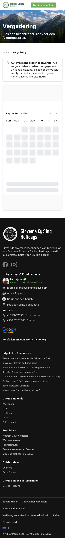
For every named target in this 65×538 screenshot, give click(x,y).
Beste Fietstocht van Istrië (16, 385)
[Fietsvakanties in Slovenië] (32, 234)
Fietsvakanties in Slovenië (38, 534)
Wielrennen (9, 404)
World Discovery (36, 339)
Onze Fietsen (9, 472)
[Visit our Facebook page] (5, 264)
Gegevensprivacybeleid (34, 501)
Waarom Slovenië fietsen (16, 435)
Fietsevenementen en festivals (18, 449)
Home (6, 52)
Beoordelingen (10, 501)
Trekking (7, 413)
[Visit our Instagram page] (14, 264)
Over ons (7, 467)
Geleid (6, 417)
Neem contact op (43, 5)
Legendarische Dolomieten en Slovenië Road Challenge (32, 376)
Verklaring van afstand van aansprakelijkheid (26, 515)
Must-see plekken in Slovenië (18, 454)
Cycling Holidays (11, 485)
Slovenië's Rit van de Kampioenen (20, 363)
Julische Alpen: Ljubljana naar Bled (20, 372)
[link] (32, 293)
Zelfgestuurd (9, 422)
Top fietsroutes (10, 444)
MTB (5, 408)
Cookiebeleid (10, 522)
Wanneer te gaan (12, 440)
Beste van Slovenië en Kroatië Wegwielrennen (27, 367)
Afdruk (56, 515)
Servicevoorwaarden (14, 508)
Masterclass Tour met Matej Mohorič (21, 390)
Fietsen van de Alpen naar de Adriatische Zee (26, 358)
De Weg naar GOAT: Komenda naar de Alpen (26, 381)
